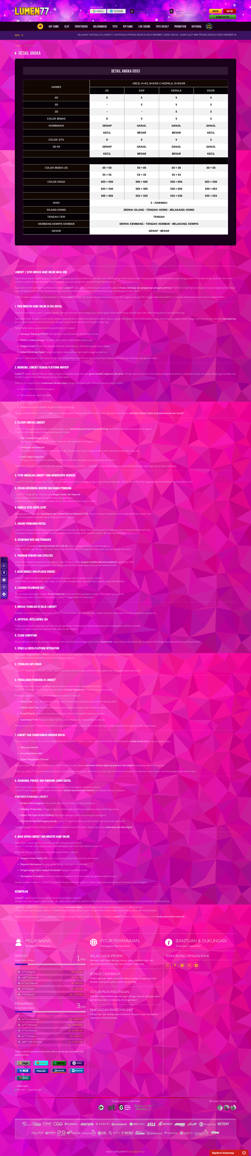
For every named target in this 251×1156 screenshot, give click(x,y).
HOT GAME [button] (54, 26)
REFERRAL (197, 26)
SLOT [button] (66, 26)
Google (100, 11)
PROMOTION (180, 26)
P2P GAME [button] (128, 26)
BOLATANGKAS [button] (100, 26)
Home (18, 45)
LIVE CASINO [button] (144, 26)
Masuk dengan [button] (97, 7)
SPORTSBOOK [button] (81, 26)
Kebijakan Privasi (137, 1151)
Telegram (118, 11)
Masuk (216, 11)
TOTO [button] (114, 26)
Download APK (222, 16)
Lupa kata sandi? (178, 16)
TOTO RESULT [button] (162, 26)
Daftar (230, 11)
